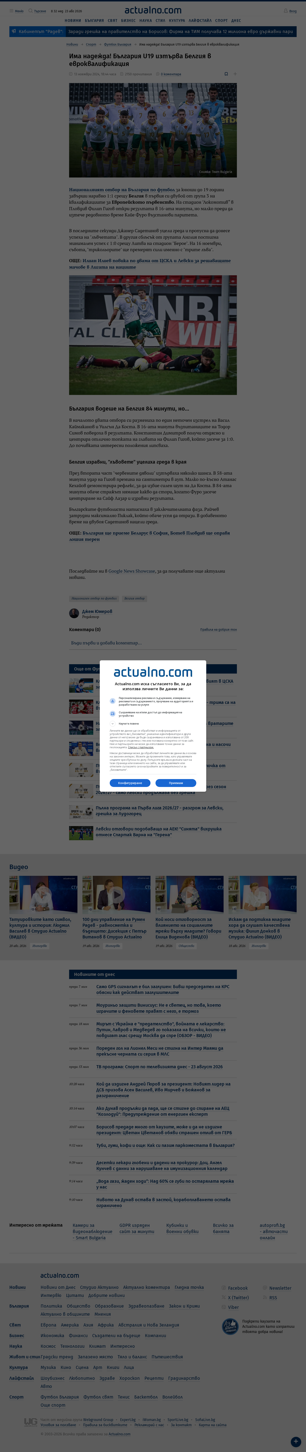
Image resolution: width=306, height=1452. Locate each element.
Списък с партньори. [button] (141, 747)
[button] (153, 724)
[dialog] (153, 726)
